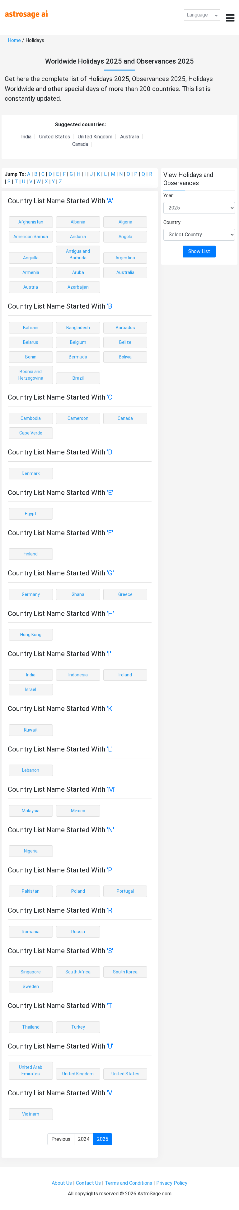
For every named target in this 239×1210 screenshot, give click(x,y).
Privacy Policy (171, 1183)
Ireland (125, 674)
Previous (60, 1139)
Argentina (125, 257)
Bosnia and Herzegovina (30, 375)
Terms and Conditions (128, 1183)
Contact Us (88, 1183)
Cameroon (78, 418)
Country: (172, 222)
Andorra (78, 236)
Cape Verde (30, 432)
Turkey (78, 1027)
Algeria (125, 221)
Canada (80, 144)
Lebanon (30, 770)
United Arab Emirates (30, 1070)
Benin (30, 356)
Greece (125, 594)
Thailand (31, 1027)
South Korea (125, 971)
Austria (30, 287)
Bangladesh (78, 327)
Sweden (31, 986)
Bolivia (125, 356)
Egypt (30, 513)
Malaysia (31, 810)
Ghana (78, 594)
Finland (31, 553)
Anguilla (31, 257)
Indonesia (78, 674)
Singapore (31, 971)
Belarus (30, 342)
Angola (125, 236)
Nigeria (31, 850)
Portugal (125, 891)
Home (14, 40)
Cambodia (31, 418)
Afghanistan (30, 221)
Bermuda (78, 356)
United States (54, 136)
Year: (168, 196)
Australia (129, 136)
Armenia (30, 272)
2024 (83, 1139)
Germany (31, 594)
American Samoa (30, 236)
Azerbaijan (78, 287)
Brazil (78, 378)
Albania (78, 221)
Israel (30, 689)
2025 (102, 1139)
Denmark (31, 473)
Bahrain (30, 327)
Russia (78, 931)
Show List (199, 251)
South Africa (78, 971)
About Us (62, 1183)
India (26, 136)
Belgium (78, 342)
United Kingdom (95, 136)
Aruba (78, 272)
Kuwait (31, 729)
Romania (31, 931)
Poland (78, 891)
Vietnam (30, 1114)
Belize (125, 342)
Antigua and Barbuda (78, 254)
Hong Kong (30, 634)
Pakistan (31, 891)
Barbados (125, 327)
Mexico (78, 810)
